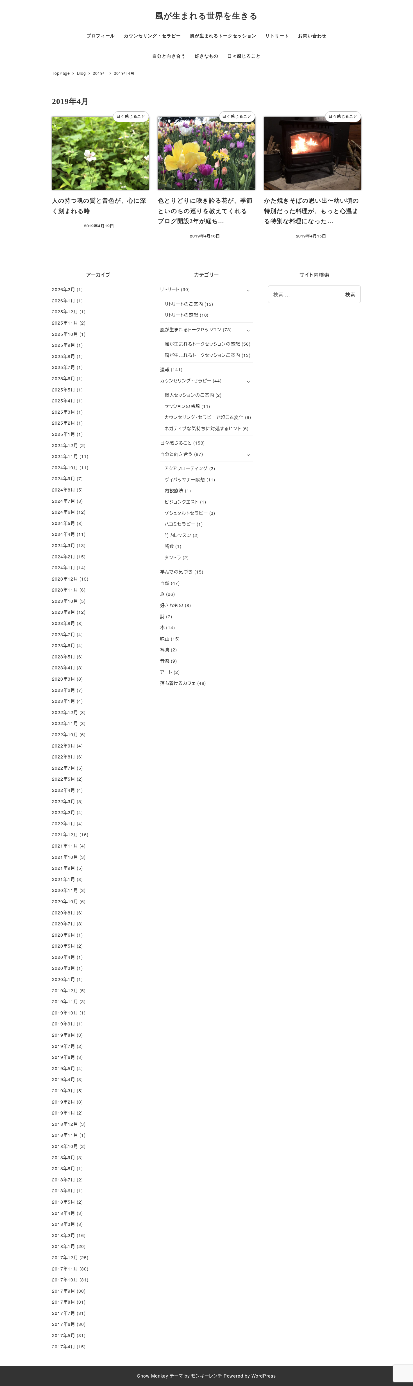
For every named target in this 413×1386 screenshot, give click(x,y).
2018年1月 (63, 1246)
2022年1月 (63, 823)
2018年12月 (65, 1124)
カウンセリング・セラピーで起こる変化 (204, 417)
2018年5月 (63, 1202)
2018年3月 (63, 1224)
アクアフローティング (186, 468)
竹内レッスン (178, 535)
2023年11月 (65, 589)
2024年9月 (63, 478)
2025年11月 (65, 323)
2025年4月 (63, 400)
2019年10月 (65, 1012)
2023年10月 (65, 601)
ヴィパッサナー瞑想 (185, 479)
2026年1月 (63, 300)
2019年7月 (63, 1046)
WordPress (263, 1376)
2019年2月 (63, 1102)
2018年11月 (65, 1135)
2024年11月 (65, 456)
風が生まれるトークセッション (191, 329)
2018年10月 (65, 1146)
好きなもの (172, 605)
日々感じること (176, 443)
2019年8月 (63, 1035)
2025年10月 (65, 334)
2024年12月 (65, 445)
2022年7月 (63, 768)
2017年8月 (63, 1302)
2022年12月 (65, 712)
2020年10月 (65, 901)
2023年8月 (63, 623)
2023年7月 (63, 634)
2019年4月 (63, 1079)
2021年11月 (65, 846)
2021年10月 (65, 857)
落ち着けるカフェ (178, 683)
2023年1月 (63, 701)
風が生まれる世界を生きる (206, 15)
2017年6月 (63, 1324)
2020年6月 (63, 935)
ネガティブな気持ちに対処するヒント (203, 428)
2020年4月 (63, 957)
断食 (169, 546)
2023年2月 (63, 690)
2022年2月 (63, 812)
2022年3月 (63, 801)
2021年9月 (63, 868)
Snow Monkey (152, 1376)
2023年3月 (63, 679)
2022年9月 (63, 745)
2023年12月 (65, 579)
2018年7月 (63, 1179)
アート (166, 672)
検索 (350, 294)
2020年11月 (65, 890)
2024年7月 (63, 501)
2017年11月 (65, 1268)
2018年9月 (63, 1157)
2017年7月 (63, 1313)
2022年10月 (65, 734)
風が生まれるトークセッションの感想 (202, 344)
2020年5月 (63, 946)
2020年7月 (63, 923)
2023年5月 (63, 656)
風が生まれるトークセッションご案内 (202, 355)
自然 (165, 583)
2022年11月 (65, 723)
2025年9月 (63, 345)
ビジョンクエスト (182, 502)
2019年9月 (63, 1023)
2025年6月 (63, 378)
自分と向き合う (176, 454)
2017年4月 (63, 1346)
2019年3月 (63, 1090)
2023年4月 (63, 667)
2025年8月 (63, 356)
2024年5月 (63, 523)
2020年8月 (63, 912)
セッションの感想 (182, 406)
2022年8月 (63, 756)
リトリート (170, 289)
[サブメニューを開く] (248, 289)
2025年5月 (63, 389)
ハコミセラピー (180, 524)
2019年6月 (63, 1057)
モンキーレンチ (206, 1376)
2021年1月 (63, 879)
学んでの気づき (176, 572)
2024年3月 (63, 545)
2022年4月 (63, 790)
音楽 (165, 661)
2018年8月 (63, 1168)
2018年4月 (63, 1213)
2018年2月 (63, 1235)
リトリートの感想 (181, 315)
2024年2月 (63, 556)
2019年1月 (63, 1112)
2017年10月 (65, 1279)
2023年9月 (63, 612)
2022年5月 (63, 779)
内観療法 (174, 490)
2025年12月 (65, 311)
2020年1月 (63, 979)
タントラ (173, 557)
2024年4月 (63, 534)
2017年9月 (63, 1291)
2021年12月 (65, 834)
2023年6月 (63, 645)
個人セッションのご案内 (189, 395)
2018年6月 (63, 1190)
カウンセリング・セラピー (186, 380)
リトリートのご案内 (184, 304)
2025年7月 (63, 367)
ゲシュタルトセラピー (186, 513)
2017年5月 (63, 1335)
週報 (165, 369)
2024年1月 (63, 567)
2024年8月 (63, 489)
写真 (165, 649)
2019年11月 (65, 1001)
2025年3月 (63, 412)
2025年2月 (63, 423)
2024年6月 (63, 512)
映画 (165, 638)
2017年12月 (65, 1257)
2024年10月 (65, 467)
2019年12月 (65, 990)
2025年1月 (63, 434)
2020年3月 (63, 968)
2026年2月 (63, 289)
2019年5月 (63, 1068)
